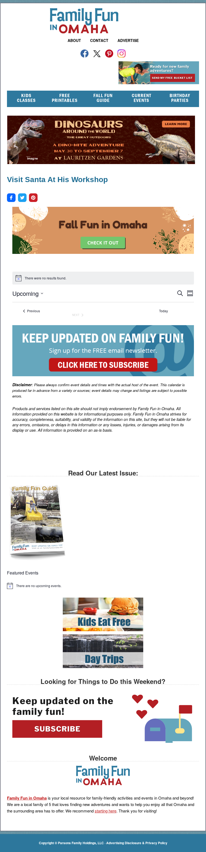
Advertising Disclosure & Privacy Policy (136, 842)
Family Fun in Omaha (103, 20)
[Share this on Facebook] (11, 197)
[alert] (103, 586)
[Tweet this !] (22, 197)
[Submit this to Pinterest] (33, 197)
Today (163, 311)
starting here (105, 811)
